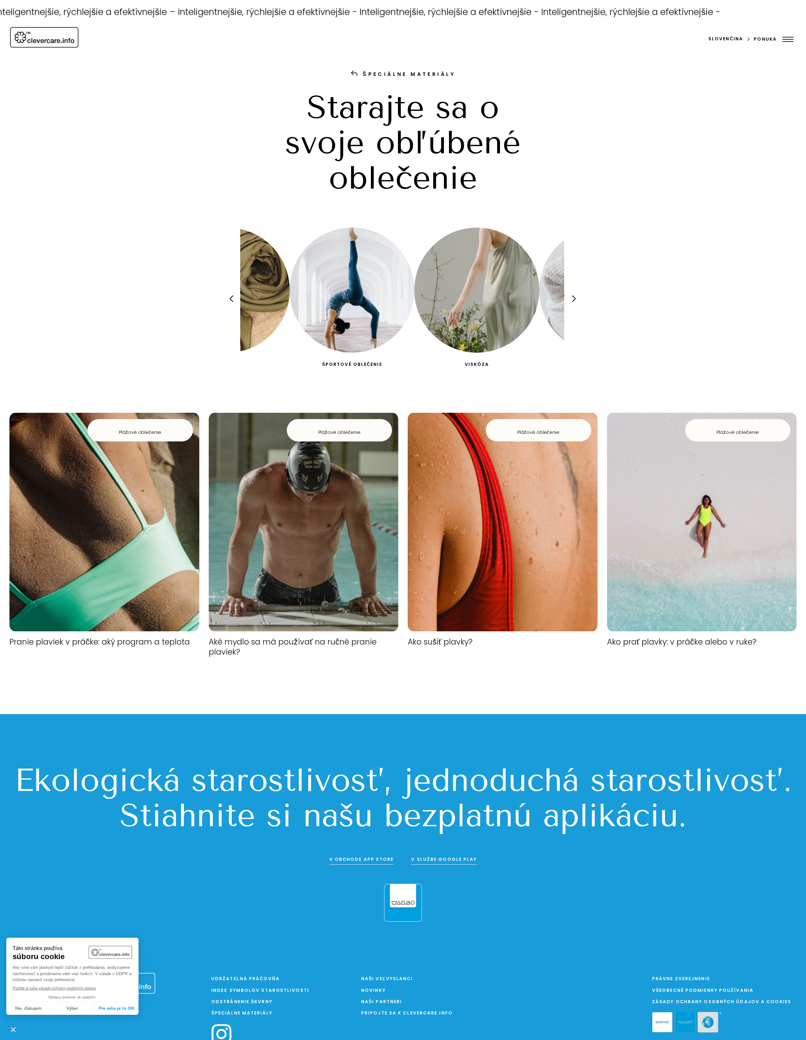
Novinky (373, 990)
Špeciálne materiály (241, 1013)
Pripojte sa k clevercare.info (407, 1013)
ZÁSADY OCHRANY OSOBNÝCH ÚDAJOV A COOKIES (721, 1002)
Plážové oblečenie (140, 432)
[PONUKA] (786, 39)
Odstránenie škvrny (241, 1002)
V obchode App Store (361, 859)
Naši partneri (381, 1002)
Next (568, 304)
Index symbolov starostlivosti (260, 990)
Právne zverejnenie (681, 979)
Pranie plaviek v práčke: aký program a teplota (99, 642)
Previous (235, 304)
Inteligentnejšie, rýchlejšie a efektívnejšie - (205, 13)
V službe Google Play (444, 859)
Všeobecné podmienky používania (702, 990)
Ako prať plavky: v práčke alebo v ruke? (682, 642)
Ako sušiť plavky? (440, 642)
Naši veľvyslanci (387, 979)
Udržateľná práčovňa (245, 979)
